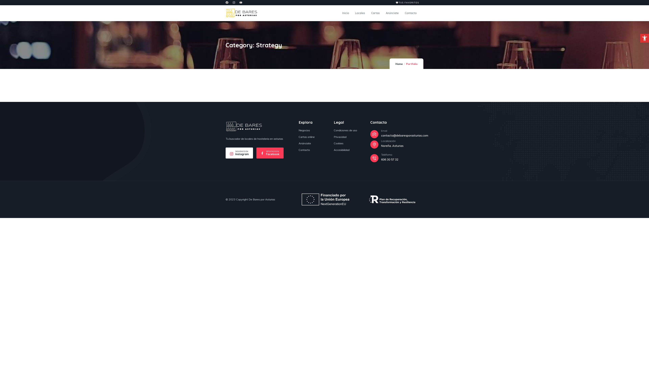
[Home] (244, 126)
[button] (644, 38)
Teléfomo (386, 154)
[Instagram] (234, 2)
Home (399, 64)
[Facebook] (227, 2)
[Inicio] (241, 13)
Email (384, 130)
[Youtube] (240, 2)
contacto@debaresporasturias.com (404, 135)
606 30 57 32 (389, 159)
